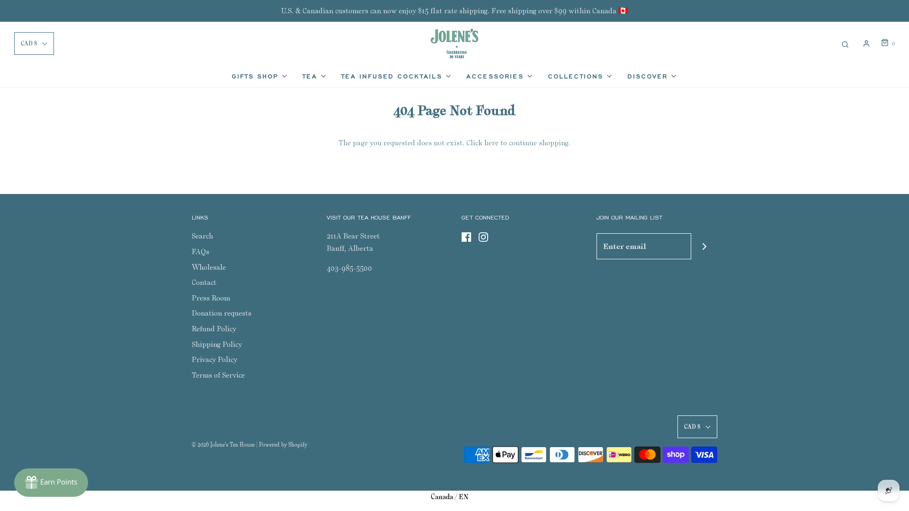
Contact (204, 282)
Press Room (211, 297)
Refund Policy (214, 328)
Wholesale (209, 267)
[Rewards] (51, 482)
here (491, 142)
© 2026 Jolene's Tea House (223, 445)
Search (202, 235)
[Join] (704, 246)
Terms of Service (218, 375)
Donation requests (221, 313)
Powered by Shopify (283, 445)
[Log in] (866, 43)
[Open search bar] (845, 43)
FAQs (200, 251)
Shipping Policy (217, 344)
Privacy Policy (214, 359)
